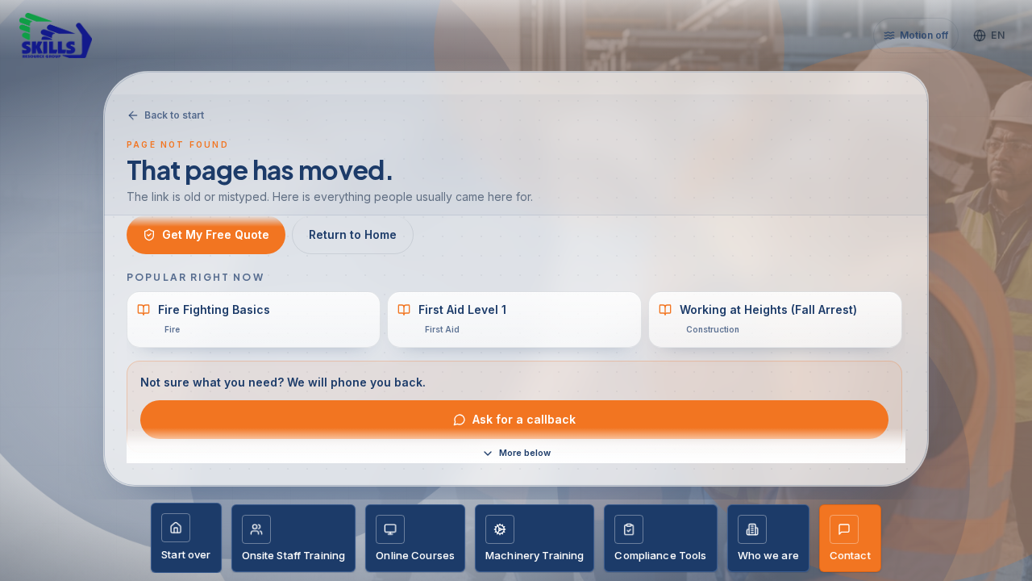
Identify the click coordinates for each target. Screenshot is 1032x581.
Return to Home (353, 234)
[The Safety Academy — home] (77, 35)
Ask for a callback (524, 419)
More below (525, 452)
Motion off (924, 35)
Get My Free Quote (215, 234)
